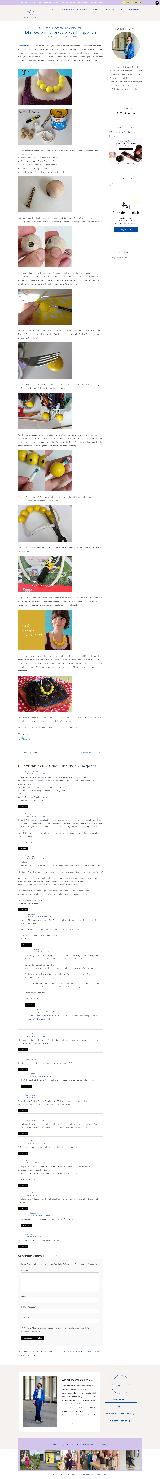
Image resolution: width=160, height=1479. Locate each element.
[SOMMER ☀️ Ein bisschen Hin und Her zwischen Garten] (30, 1460)
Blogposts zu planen (27, 46)
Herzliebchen (29, 1095)
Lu (25, 1057)
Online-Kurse (108, 10)
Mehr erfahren (133, 89)
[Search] (139, 184)
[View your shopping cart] (157, 3)
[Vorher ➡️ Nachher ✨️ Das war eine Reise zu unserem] (70, 1460)
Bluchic (86, 1475)
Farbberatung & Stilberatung (73, 10)
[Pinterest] (125, 113)
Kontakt (94, 10)
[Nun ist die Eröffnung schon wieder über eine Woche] (110, 1460)
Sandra (27, 1234)
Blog (122, 10)
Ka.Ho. (27, 1118)
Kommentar (27, 1270)
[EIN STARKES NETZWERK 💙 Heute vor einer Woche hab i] (90, 1460)
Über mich (51, 10)
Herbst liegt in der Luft (31, 752)
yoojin (27, 1161)
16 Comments (63, 36)
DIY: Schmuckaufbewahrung (88, 752)
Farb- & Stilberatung (36, 2)
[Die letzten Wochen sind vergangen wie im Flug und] (50, 1460)
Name (24, 1296)
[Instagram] (123, 2)
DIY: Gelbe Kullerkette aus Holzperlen (60, 32)
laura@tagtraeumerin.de (38, 1019)
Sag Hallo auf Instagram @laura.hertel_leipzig (80, 1445)
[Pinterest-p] (128, 2)
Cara (26, 814)
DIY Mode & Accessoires (51, 28)
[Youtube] (135, 2)
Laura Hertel (65, 1475)
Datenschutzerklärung (101, 1475)
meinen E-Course (62, 2)
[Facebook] (117, 113)
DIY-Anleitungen (73, 28)
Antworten (23, 807)
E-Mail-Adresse (28, 1307)
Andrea (27, 1034)
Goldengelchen (30, 771)
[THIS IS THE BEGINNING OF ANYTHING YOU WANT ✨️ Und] (130, 1460)
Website (25, 1317)
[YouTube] (129, 113)
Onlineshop (133, 10)
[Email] (134, 113)
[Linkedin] (139, 2)
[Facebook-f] (131, 2)
